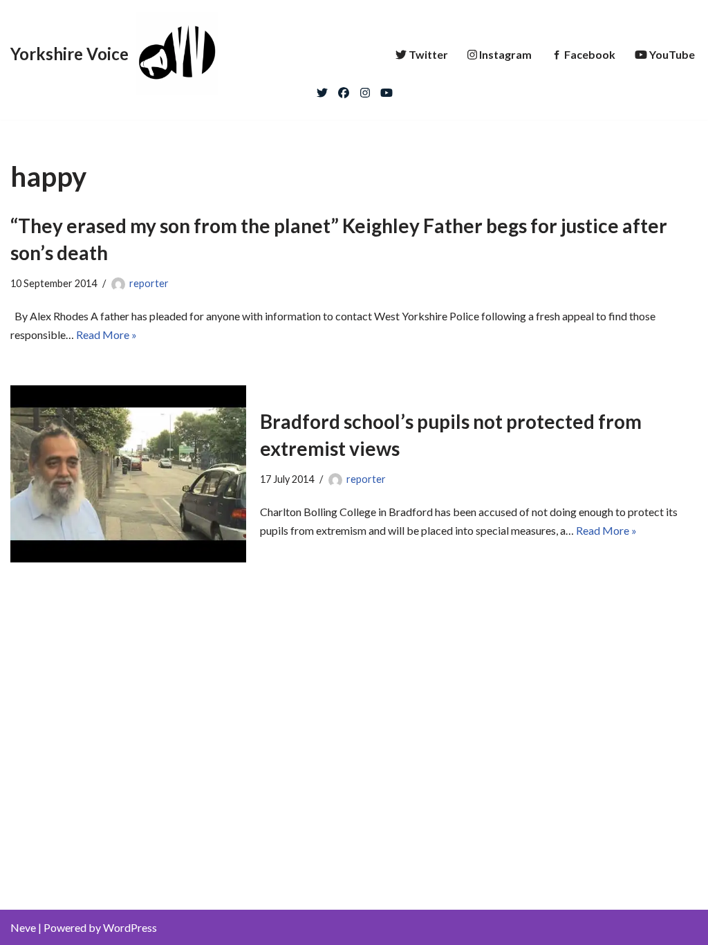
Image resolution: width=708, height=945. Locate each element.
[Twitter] (322, 89)
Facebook (589, 54)
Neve (23, 927)
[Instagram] (365, 89)
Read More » (106, 334)
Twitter (428, 54)
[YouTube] (386, 89)
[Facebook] (343, 89)
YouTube (672, 54)
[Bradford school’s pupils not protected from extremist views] (128, 473)
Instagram (505, 54)
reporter (149, 283)
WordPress (130, 927)
